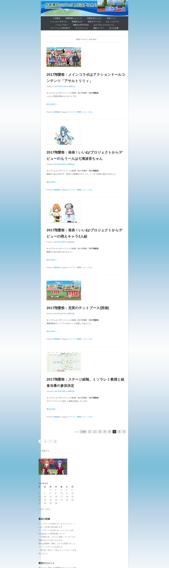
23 (56, 500)
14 (45, 497)
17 (61, 497)
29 (51, 503)
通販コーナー (98, 28)
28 (45, 503)
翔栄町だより (77, 22)
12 (73, 493)
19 (73, 497)
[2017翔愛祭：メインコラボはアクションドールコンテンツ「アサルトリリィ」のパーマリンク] (86, 57)
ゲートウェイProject (60, 28)
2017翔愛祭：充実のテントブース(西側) (78, 308)
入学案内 (56, 18)
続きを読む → (52, 104)
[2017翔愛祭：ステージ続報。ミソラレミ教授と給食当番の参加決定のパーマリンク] (86, 362)
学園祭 (78, 112)
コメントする (87, 112)
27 (40, 503)
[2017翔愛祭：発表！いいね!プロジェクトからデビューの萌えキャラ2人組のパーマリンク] (86, 212)
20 (40, 500)
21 (45, 500)
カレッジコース (112, 22)
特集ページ (111, 18)
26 (73, 500)
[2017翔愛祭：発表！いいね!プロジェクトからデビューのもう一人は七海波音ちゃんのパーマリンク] (86, 135)
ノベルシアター (61, 25)
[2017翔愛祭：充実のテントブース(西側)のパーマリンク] (86, 290)
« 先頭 (83, 432)
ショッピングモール (58, 22)
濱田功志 (72, 86)
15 (51, 497)
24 (61, 500)
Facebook (40, 441)
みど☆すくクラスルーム (104, 25)
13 (40, 497)
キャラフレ (71, 112)
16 (56, 497)
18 (67, 497)
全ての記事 (114, 28)
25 (67, 500)
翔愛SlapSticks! (81, 25)
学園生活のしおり (94, 18)
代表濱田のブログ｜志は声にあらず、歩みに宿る (83, 5)
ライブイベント (81, 28)
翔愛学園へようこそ (73, 18)
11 (67, 493)
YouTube (55, 441)
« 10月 (41, 509)
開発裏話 (57, 112)
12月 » (48, 509)
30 (56, 503)
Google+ (50, 441)
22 (51, 500)
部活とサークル (94, 22)
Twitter (45, 441)
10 (61, 493)
